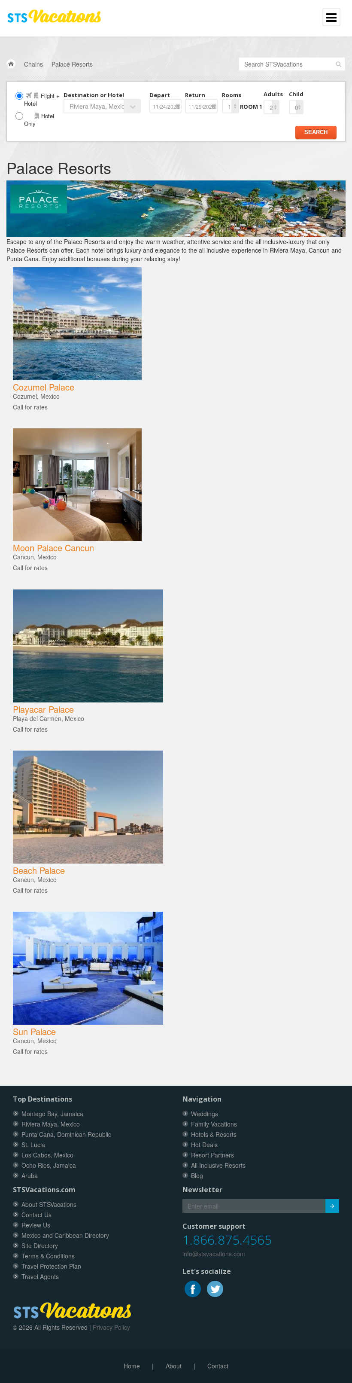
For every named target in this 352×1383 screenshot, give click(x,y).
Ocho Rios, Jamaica (48, 1165)
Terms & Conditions (48, 1256)
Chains (33, 64)
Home (132, 1366)
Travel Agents (40, 1276)
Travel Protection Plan (51, 1266)
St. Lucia (33, 1144)
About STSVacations (48, 1204)
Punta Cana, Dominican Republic (66, 1134)
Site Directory (39, 1245)
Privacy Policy (111, 1327)
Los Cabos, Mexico (47, 1155)
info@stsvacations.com (213, 1253)
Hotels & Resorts (214, 1134)
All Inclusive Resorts (218, 1165)
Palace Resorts (72, 64)
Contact (217, 1366)
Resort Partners (212, 1155)
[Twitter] (215, 1288)
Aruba (29, 1175)
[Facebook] (194, 1288)
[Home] (10, 63)
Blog (197, 1175)
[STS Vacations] (72, 1309)
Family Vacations (214, 1124)
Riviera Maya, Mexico (50, 1124)
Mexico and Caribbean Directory (65, 1235)
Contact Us (36, 1214)
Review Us (35, 1225)
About (174, 1366)
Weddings (204, 1113)
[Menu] (54, 12)
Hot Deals (204, 1144)
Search (316, 132)
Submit (332, 1206)
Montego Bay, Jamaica (52, 1113)
